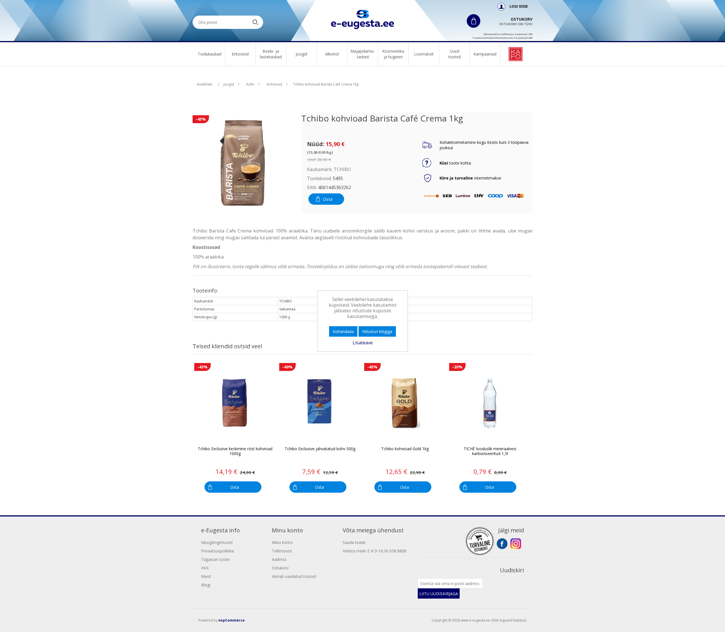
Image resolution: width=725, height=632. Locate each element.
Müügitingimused (217, 542)
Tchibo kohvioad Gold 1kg (405, 449)
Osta (327, 199)
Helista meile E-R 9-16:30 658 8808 (374, 551)
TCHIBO (342, 169)
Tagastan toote (215, 559)
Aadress (279, 559)
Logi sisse (518, 6)
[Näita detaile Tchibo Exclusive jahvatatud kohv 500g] (319, 403)
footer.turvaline (480, 541)
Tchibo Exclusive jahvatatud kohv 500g (320, 449)
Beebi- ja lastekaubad (271, 53)
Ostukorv (280, 568)
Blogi (205, 585)
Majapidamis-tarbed (362, 53)
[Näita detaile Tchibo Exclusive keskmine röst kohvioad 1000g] (234, 403)
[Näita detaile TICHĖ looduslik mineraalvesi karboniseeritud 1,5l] (489, 403)
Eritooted (240, 54)
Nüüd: (315, 144)
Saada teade (354, 542)
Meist (206, 576)
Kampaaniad (485, 54)
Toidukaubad (209, 54)
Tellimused (282, 551)
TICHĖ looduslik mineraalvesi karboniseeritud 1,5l (490, 451)
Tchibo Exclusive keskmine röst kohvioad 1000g (235, 451)
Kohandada (343, 331)
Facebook (502, 543)
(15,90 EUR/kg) (320, 152)
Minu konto (282, 542)
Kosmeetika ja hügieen (393, 53)
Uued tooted (454, 53)
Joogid (301, 54)
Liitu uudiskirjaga (438, 593)
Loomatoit (424, 54)
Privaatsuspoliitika (217, 551)
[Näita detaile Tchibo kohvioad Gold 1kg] (404, 403)
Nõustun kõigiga (377, 331)
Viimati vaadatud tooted (294, 576)
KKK (205, 568)
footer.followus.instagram (515, 543)
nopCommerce (231, 620)
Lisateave (363, 343)
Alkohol (332, 54)
